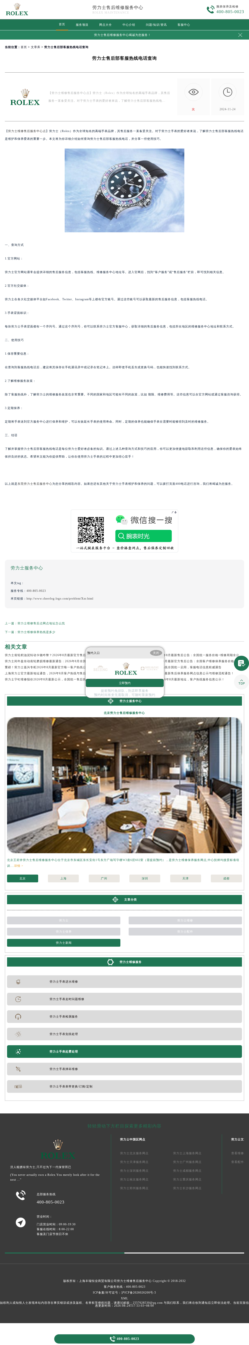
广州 (104, 878)
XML (124, 1298)
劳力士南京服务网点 (134, 1179)
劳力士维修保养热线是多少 (36, 632)
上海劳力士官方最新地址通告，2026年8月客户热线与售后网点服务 (52, 673)
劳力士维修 (185, 920)
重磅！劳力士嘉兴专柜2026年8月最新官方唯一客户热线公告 (47, 667)
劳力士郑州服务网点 (134, 1188)
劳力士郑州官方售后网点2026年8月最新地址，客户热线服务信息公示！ (174, 679)
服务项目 (82, 24)
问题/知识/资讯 (156, 24)
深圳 (145, 878)
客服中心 (184, 24)
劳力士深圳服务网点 (134, 1170)
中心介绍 (129, 24)
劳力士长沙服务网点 (187, 1188)
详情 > (18, 866)
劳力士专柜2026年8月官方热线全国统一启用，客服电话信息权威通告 (173, 667)
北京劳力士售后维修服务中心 (124, 712)
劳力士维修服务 (131, 962)
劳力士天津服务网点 (134, 1162)
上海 (63, 878)
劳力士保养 (64, 931)
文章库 (35, 47)
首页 (62, 24)
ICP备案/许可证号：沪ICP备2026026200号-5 (124, 1292)
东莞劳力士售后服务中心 (35, 483)
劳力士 (64, 920)
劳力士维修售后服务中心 (134, 1281)
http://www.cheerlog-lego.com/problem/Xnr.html (60, 598)
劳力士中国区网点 (132, 1139)
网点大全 (105, 24)
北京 (22, 878)
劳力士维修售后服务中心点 (27, 131)
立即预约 (125, 683)
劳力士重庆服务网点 (187, 1179)
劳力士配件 (185, 931)
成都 (226, 878)
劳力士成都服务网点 (187, 1170)
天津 (185, 878)
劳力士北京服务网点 (134, 1153)
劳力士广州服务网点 (187, 1162)
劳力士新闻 (64, 942)
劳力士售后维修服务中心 (117, 7)
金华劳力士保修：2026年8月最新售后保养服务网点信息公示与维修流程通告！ (179, 673)
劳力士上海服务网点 (187, 1153)
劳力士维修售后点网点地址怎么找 (41, 623)
